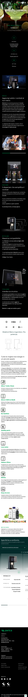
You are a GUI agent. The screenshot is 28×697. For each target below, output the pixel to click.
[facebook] (2, 679)
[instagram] (7, 679)
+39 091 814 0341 (9, 656)
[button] (3, 2)
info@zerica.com (5, 642)
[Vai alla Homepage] (22, 2)
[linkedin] (10, 679)
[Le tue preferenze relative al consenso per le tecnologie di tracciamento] (25, 695)
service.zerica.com (8, 658)
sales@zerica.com (5, 651)
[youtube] (4, 679)
